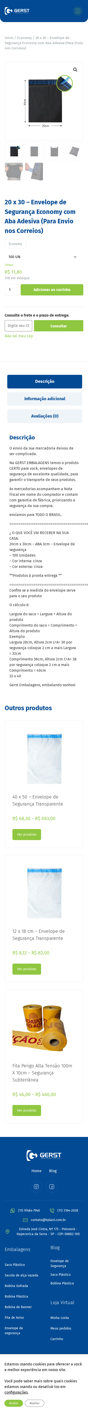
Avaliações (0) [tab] (44, 416)
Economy (24, 38)
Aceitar (13, 1403)
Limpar (9, 265)
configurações (16, 1392)
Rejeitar (35, 1403)
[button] (75, 70)
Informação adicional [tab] (44, 398)
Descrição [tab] (44, 381)
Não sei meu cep (19, 336)
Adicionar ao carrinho (52, 289)
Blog (53, 1171)
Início (9, 38)
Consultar (58, 326)
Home (36, 1171)
